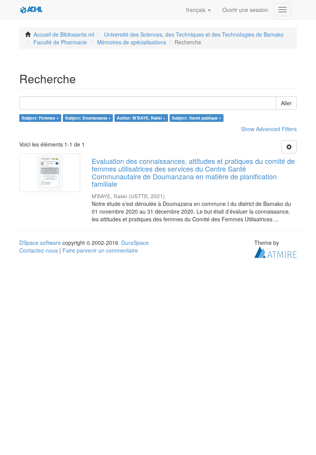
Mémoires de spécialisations (131, 42)
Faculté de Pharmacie (60, 42)
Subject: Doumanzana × (88, 118)
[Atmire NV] (275, 251)
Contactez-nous (38, 250)
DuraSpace (135, 242)
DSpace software (40, 242)
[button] (198, 9)
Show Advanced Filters (269, 129)
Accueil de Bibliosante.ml (64, 34)
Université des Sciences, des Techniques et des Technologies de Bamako (194, 34)
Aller (286, 103)
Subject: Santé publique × (196, 118)
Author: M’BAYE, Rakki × (141, 118)
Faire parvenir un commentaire (100, 250)
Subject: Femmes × (40, 118)
